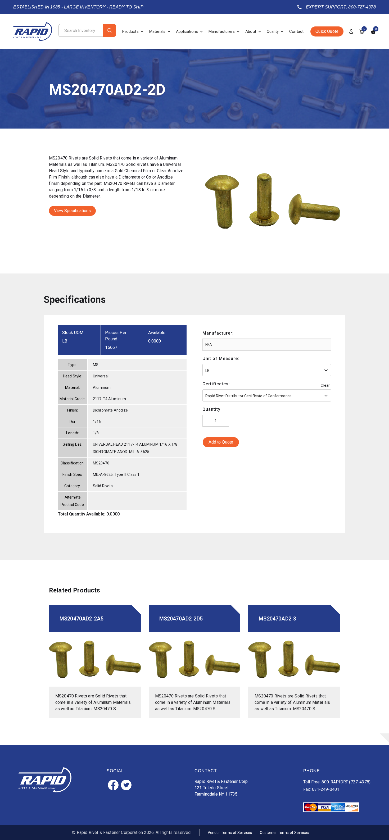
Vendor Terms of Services (230, 832)
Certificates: (216, 383)
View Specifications (72, 210)
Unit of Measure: (220, 358)
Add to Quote (221, 442)
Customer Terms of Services (284, 832)
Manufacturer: (218, 333)
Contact (296, 31)
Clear (325, 385)
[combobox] (266, 370)
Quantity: (212, 409)
